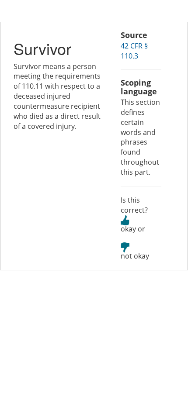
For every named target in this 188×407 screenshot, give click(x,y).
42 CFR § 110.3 (134, 51)
